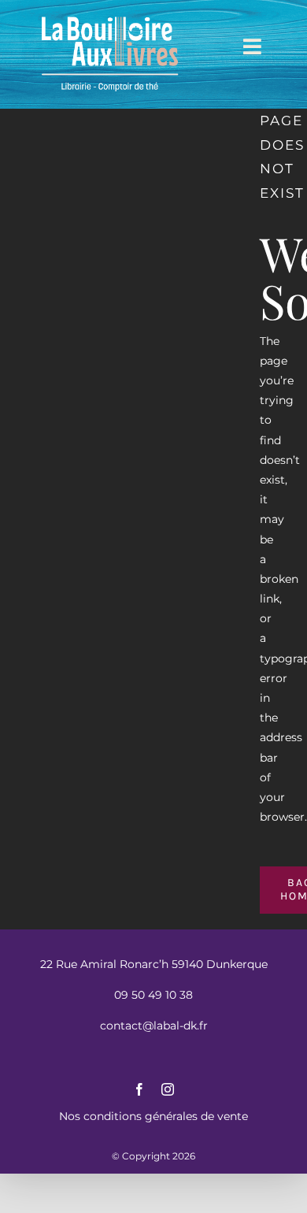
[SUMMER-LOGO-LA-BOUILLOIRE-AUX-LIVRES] (110, 17)
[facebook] (139, 1089)
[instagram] (167, 1089)
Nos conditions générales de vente (153, 1116)
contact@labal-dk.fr (154, 1025)
